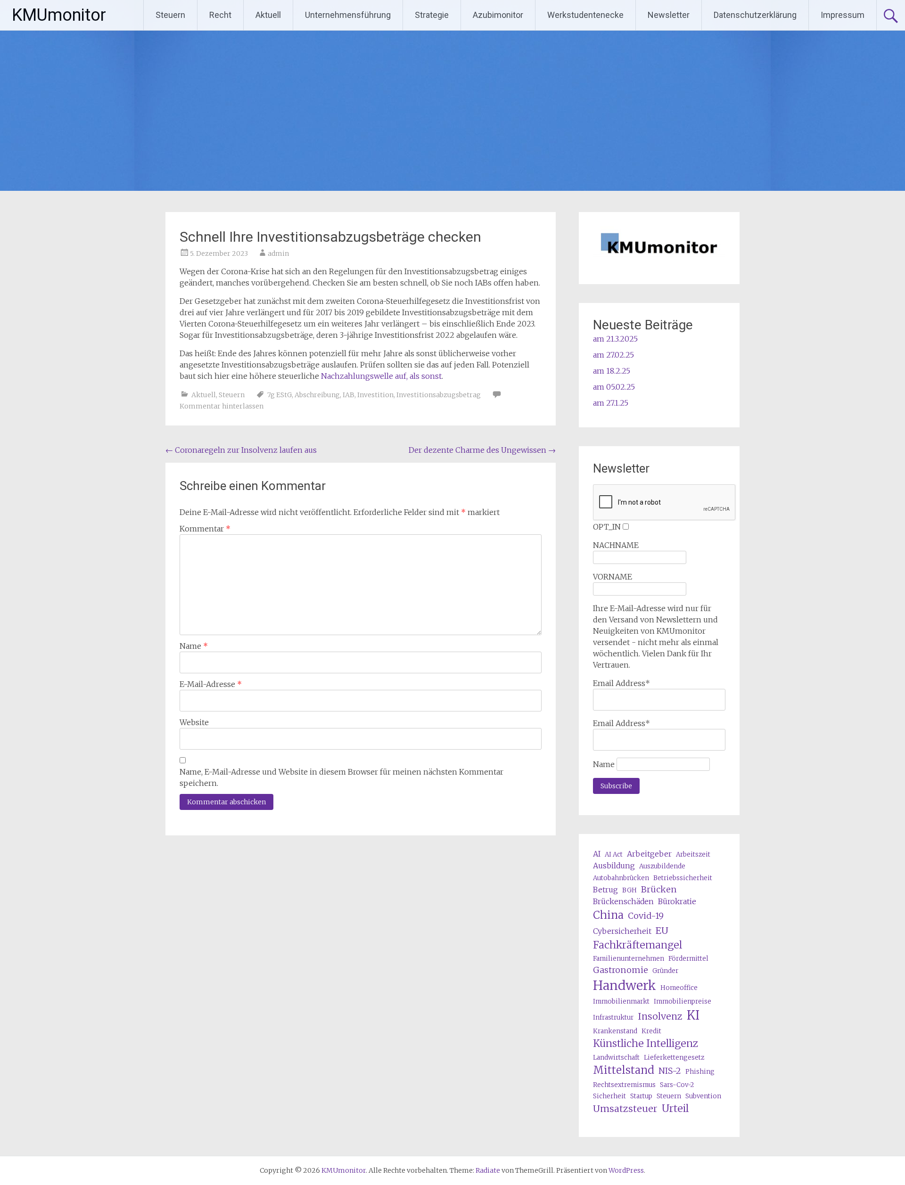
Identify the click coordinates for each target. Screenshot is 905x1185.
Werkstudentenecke (585, 15)
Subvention (703, 1096)
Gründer (665, 971)
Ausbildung (614, 865)
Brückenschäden (623, 901)
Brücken (659, 889)
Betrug (605, 889)
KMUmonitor (59, 15)
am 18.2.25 (611, 371)
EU (662, 930)
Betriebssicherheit (682, 878)
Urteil (675, 1108)
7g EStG (279, 395)
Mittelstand (623, 1070)
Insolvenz (660, 1016)
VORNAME (612, 576)
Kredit (651, 1031)
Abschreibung (317, 395)
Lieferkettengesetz (674, 1058)
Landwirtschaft (616, 1058)
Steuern (170, 15)
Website (194, 722)
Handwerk (624, 985)
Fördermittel (688, 959)
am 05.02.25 (614, 387)
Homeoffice (679, 988)
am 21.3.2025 (615, 338)
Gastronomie (620, 969)
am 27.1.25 (610, 403)
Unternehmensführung (348, 15)
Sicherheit (609, 1096)
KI (693, 1015)
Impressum (842, 15)
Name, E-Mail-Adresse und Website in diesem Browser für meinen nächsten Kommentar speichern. (341, 777)
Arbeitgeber (649, 853)
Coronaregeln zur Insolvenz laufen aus (241, 450)
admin (278, 253)
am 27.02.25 (613, 355)
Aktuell (268, 15)
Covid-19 (646, 915)
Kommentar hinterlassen (221, 406)
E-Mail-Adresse (211, 684)
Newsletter (669, 15)
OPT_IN (607, 526)
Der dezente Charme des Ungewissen (482, 450)
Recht (220, 15)
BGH (629, 890)
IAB (348, 395)
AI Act (614, 854)
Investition (375, 395)
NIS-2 (669, 1070)
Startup (641, 1096)
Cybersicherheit (622, 931)
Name (194, 646)
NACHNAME (616, 545)
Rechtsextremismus (624, 1085)
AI (597, 853)
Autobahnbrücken (621, 878)
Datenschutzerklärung (755, 15)
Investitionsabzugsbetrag (438, 395)
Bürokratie (677, 901)
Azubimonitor (498, 15)
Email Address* (621, 683)
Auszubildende (662, 866)
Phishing (700, 1072)
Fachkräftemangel (637, 945)
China (608, 915)
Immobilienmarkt (621, 1001)
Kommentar (205, 528)
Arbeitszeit (693, 854)
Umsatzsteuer (625, 1108)
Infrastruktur (613, 1017)
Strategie (432, 15)
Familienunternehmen (628, 959)
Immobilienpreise (682, 1001)
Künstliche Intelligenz (645, 1043)
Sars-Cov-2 (677, 1085)
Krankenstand (615, 1031)
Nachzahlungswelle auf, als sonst (381, 376)
